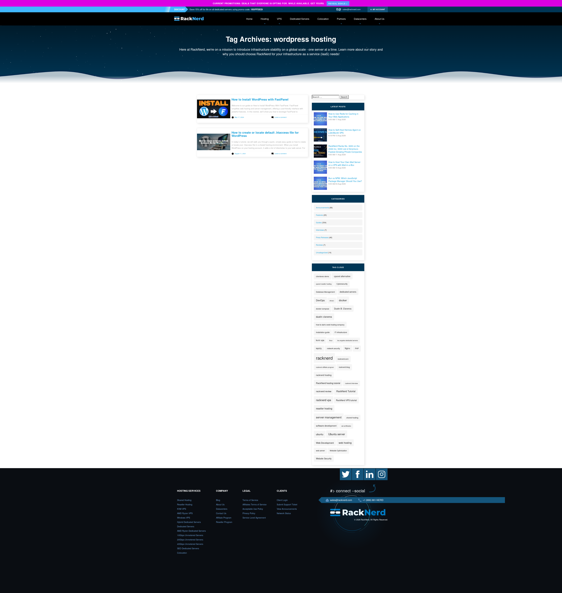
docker (343, 300)
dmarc (332, 301)
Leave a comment (280, 117)
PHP (357, 348)
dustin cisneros (324, 316)
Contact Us (221, 513)
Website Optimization (338, 450)
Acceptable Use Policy (253, 508)
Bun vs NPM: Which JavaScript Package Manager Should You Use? (345, 180)
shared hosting (352, 417)
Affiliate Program (223, 517)
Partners (341, 18)
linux (330, 340)
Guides (319, 222)
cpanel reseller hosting (323, 284)
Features (319, 215)
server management (328, 417)
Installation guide (323, 332)
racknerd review (323, 391)
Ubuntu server (336, 434)
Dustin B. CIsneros (342, 308)
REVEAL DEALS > (338, 3)
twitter (342, 469)
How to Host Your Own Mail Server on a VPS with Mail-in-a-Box (344, 163)
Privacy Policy (249, 513)
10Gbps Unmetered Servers (190, 535)
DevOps (320, 300)
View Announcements (287, 508)
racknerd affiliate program (325, 367)
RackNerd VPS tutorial (346, 400)
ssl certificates (346, 426)
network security (333, 348)
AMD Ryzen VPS (185, 513)
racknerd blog (344, 367)
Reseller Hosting (184, 504)
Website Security (323, 458)
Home (249, 18)
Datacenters (360, 18)
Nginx (347, 348)
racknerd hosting (323, 375)
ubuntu (319, 434)
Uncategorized (322, 252)
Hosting (265, 18)
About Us (379, 18)
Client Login (282, 500)
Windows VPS (183, 517)
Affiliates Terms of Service (255, 504)
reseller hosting (324, 408)
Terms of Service (250, 500)
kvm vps (320, 340)
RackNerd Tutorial (345, 391)
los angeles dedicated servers (347, 340)
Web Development (325, 442)
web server (320, 450)
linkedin (367, 469)
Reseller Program (224, 522)
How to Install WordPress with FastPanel (260, 99)
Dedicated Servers (299, 18)
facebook (356, 469)
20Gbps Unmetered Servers (190, 539)
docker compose (322, 308)
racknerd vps (323, 400)
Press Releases (322, 237)
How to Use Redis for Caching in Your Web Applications (343, 115)
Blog (218, 500)
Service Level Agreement (254, 517)
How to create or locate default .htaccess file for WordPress (265, 134)
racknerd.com (343, 359)
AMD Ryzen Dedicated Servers (191, 530)
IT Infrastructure (341, 332)
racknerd (324, 358)
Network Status (284, 513)
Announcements (322, 207)
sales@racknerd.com (352, 9)
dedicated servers (348, 291)
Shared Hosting (184, 500)
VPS (279, 18)
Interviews (320, 230)
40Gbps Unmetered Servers (190, 543)
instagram (380, 469)
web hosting (345, 442)
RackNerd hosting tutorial (328, 383)
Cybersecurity (341, 284)
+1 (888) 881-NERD (372, 500)
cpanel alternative (342, 276)
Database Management (325, 292)
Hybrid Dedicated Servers (189, 522)
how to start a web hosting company (330, 324)
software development (326, 425)
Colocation (323, 18)
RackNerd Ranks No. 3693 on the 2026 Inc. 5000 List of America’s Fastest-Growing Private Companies (345, 148)
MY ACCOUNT (378, 9)
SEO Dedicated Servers (188, 548)
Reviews (319, 245)
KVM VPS (181, 508)
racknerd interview (351, 383)
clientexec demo (322, 276)
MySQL (319, 348)
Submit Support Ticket (287, 504)
